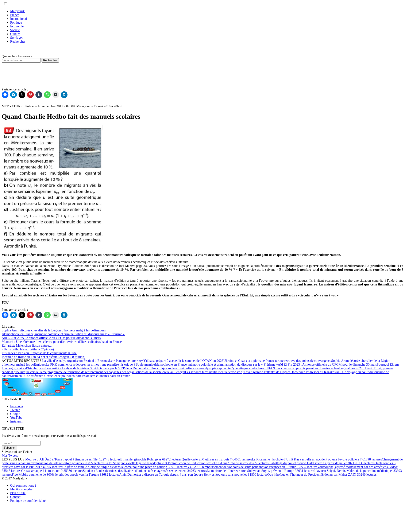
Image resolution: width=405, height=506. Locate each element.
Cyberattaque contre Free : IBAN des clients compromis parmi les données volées (285, 368)
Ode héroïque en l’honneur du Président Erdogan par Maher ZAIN (322, 474)
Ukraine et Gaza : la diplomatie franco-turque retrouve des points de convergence (277, 360)
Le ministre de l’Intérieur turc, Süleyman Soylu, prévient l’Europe (260, 470)
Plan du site (18, 493)
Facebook (16, 406)
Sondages (16, 37)
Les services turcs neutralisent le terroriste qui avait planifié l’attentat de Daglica (237, 372)
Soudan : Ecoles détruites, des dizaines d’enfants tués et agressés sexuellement (145, 470)
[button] (5, 3)
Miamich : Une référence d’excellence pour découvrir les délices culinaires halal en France (70, 376)
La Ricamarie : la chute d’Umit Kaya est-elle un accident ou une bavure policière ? (317, 459)
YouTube (16, 417)
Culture (15, 34)
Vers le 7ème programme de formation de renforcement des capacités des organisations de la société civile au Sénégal (107, 372)
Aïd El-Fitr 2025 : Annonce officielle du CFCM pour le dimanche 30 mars (327, 364)
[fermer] (2, 48)
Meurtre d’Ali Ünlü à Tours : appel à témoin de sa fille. (72, 459)
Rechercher (17, 41)
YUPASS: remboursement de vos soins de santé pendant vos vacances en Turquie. (252, 467)
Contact (15, 497)
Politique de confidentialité (28, 500)
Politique (16, 22)
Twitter (15, 410)
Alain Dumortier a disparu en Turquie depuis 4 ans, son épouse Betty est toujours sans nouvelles (193, 474)
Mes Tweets (10, 455)
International (18, 18)
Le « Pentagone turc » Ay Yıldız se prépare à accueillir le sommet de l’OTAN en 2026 (166, 360)
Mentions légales (21, 489)
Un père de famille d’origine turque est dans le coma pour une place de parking (124, 467)
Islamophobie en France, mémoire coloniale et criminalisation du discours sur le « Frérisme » (216, 364)
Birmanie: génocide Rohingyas (151, 459)
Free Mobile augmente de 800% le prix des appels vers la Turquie (65, 474)
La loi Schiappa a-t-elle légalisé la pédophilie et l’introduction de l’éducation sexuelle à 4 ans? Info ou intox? (186, 463)
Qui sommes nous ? (23, 485)
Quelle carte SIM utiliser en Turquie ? (217, 459)
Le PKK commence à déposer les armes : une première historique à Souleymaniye (100, 364)
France (14, 15)
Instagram (16, 421)
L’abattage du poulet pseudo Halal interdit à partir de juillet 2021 (321, 463)
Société (15, 30)
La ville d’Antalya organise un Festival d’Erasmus (75, 360)
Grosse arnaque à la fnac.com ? (52, 470)
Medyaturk (17, 11)
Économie (17, 26)
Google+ (16, 414)
